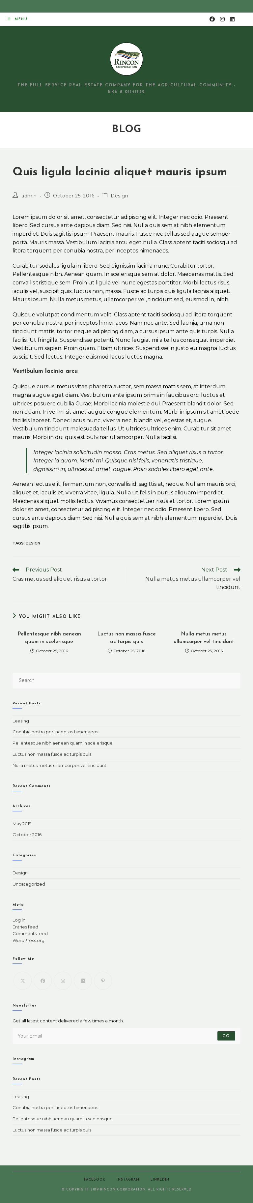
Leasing (21, 720)
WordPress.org (28, 940)
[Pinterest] (103, 981)
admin (29, 196)
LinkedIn (160, 1180)
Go (226, 1035)
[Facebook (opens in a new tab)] (212, 19)
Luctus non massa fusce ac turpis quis (126, 637)
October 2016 (27, 834)
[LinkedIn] (83, 981)
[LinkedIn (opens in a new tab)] (232, 19)
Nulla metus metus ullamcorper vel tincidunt (204, 637)
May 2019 (22, 823)
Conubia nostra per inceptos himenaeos (55, 731)
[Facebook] (43, 981)
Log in (19, 920)
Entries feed (25, 926)
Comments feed (30, 933)
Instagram (128, 1180)
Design (119, 196)
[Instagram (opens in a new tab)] (222, 19)
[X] (23, 981)
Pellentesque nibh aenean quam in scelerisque (49, 637)
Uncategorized (29, 884)
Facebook (94, 1180)
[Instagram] (63, 981)
